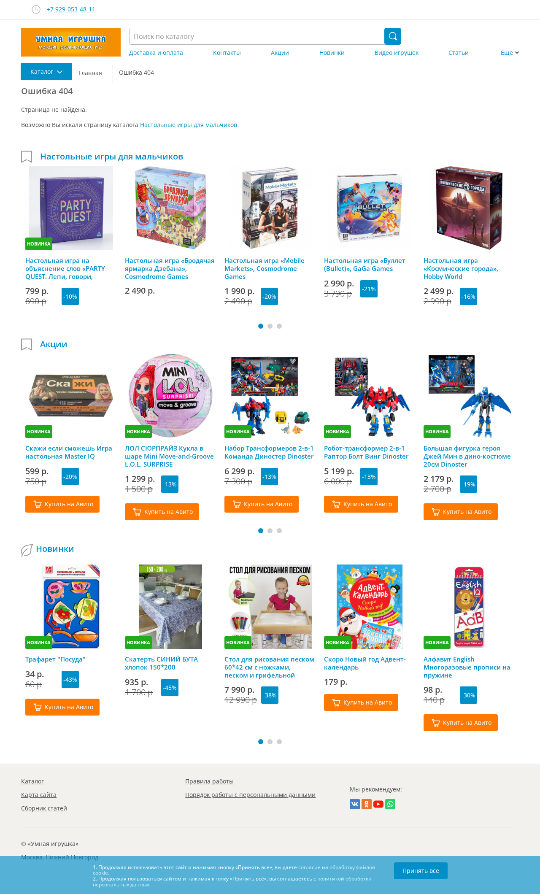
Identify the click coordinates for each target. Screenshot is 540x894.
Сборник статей (44, 808)
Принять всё (420, 871)
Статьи (458, 52)
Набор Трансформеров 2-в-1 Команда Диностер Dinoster (269, 452)
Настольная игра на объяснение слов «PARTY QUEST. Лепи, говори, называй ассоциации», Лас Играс (68, 268)
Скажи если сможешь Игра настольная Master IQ (68, 452)
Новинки (332, 52)
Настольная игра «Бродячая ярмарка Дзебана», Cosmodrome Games (170, 268)
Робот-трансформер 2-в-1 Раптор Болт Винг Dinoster (366, 452)
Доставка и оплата (156, 52)
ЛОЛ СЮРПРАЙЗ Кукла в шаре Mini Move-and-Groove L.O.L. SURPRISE (169, 456)
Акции (280, 52)
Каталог (32, 781)
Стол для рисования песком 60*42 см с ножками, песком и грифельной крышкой (269, 667)
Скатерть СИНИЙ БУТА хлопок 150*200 (161, 663)
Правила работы (209, 781)
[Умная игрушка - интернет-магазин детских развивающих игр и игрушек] (71, 42)
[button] (260, 326)
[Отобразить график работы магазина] (36, 9)
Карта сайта (39, 795)
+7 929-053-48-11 (71, 9)
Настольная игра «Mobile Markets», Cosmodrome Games (264, 268)
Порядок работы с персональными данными (250, 795)
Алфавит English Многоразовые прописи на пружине (467, 667)
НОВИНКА (39, 243)
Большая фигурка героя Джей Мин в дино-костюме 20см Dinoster (467, 456)
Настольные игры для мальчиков (188, 125)
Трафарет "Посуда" (55, 659)
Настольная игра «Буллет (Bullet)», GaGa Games (364, 265)
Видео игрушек (396, 52)
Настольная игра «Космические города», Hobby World (461, 268)
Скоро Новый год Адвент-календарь (365, 663)
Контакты (227, 52)
